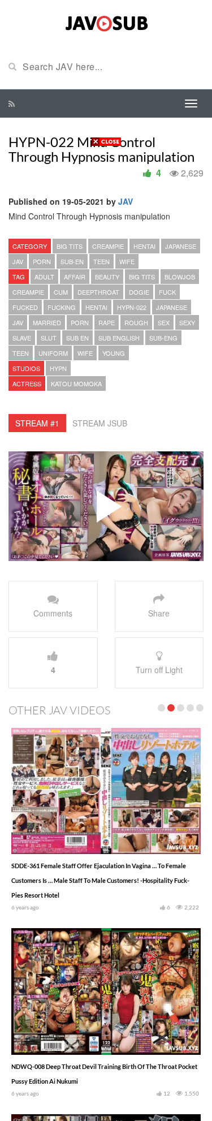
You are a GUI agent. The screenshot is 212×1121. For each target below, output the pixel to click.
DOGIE (139, 291)
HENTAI (144, 246)
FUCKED (25, 307)
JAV (125, 201)
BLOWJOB (180, 276)
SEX (164, 322)
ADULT (44, 276)
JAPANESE (180, 246)
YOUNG (113, 352)
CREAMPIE (108, 246)
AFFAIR (74, 276)
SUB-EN (72, 261)
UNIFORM (53, 352)
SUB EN (77, 337)
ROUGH (136, 322)
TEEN (101, 261)
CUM (61, 291)
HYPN (58, 368)
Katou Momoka (76, 383)
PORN (42, 261)
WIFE (127, 261)
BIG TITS (70, 246)
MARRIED (47, 322)
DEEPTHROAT (98, 291)
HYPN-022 (131, 307)
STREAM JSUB (99, 423)
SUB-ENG (163, 337)
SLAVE (21, 337)
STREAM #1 (37, 423)
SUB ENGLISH (119, 337)
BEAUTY (107, 276)
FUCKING (61, 307)
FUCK (167, 291)
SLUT (49, 337)
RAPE (106, 322)
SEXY (187, 322)
